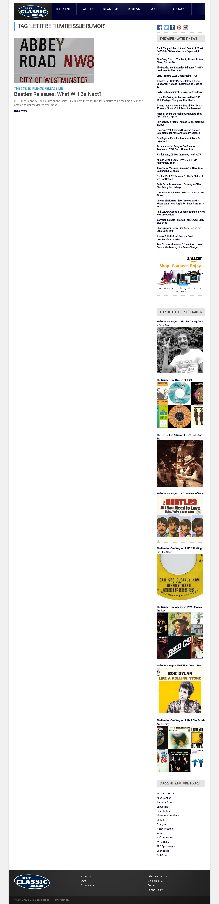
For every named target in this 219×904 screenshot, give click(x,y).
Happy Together (165, 828)
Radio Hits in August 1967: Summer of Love (180, 493)
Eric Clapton (163, 811)
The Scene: (22, 88)
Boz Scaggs (163, 850)
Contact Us (154, 885)
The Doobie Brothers (168, 815)
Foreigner (162, 824)
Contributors (87, 885)
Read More (20, 111)
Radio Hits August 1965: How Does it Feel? (180, 665)
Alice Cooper (164, 798)
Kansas (160, 833)
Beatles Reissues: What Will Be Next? (57, 94)
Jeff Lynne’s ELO (165, 837)
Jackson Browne (165, 802)
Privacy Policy (155, 889)
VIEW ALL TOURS (166, 793)
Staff (83, 880)
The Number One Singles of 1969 (174, 380)
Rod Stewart (163, 855)
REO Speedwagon (166, 846)
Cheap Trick (163, 806)
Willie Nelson (164, 842)
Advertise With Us (157, 876)
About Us (86, 876)
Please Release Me (47, 88)
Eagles (160, 819)
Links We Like (155, 880)
